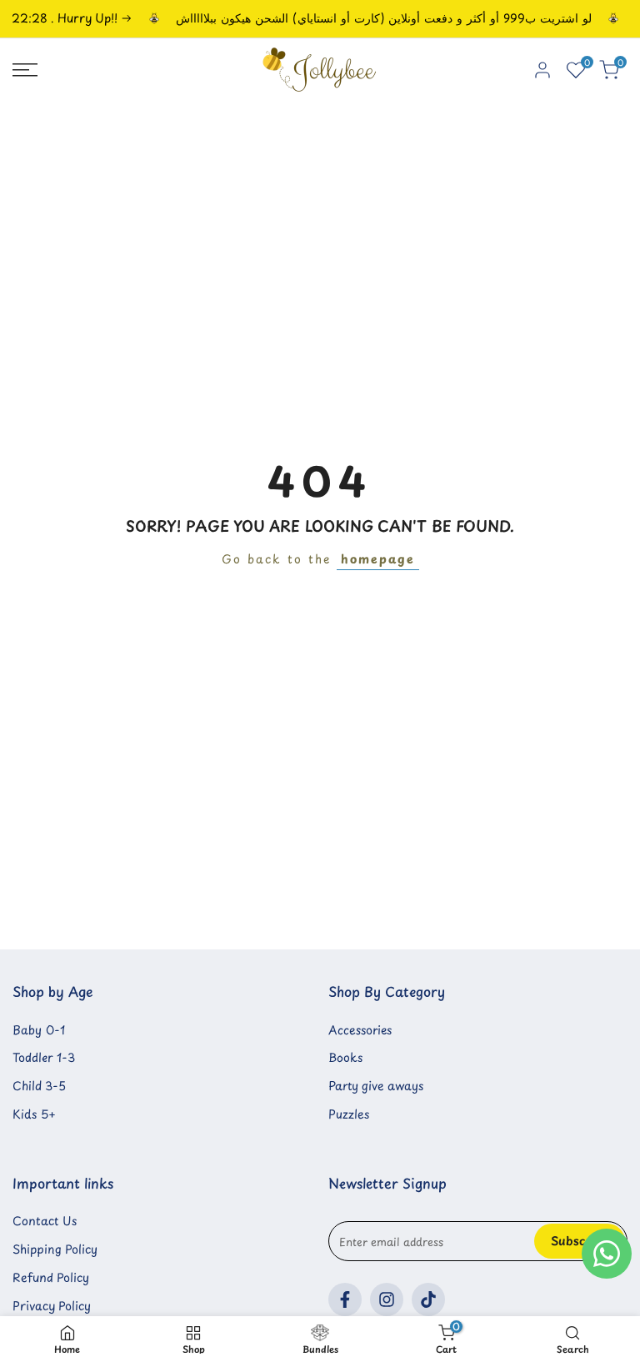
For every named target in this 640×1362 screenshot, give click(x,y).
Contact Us (44, 1220)
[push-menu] (25, 70)
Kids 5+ (34, 1114)
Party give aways (375, 1085)
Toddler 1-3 (43, 1057)
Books (345, 1057)
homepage (378, 559)
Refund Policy (50, 1277)
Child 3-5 (39, 1085)
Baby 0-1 (38, 1030)
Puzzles (348, 1114)
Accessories (360, 1030)
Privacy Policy (51, 1305)
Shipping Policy (55, 1249)
